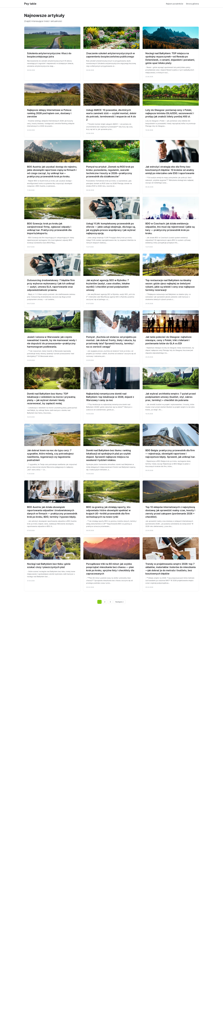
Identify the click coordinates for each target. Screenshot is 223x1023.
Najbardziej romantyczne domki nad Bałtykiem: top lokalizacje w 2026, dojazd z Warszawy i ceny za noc (110, 397)
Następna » (119, 602)
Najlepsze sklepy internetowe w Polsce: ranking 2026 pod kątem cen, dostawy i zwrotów (49, 113)
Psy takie (30, 3)
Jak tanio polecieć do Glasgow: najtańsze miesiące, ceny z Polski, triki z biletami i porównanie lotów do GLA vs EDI (168, 340)
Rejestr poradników (174, 4)
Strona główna (192, 4)
